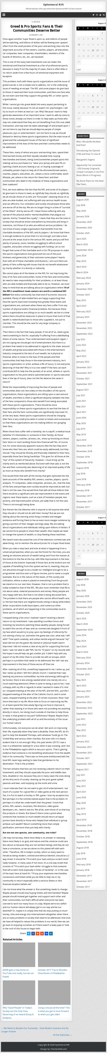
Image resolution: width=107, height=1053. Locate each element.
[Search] (104, 14)
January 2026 (82, 216)
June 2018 (81, 479)
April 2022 (81, 356)
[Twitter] (93, 14)
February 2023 (83, 311)
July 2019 (80, 428)
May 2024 (81, 261)
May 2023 (81, 300)
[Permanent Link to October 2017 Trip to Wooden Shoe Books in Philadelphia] (54, 954)
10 (79, 44)
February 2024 (83, 277)
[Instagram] (97, 14)
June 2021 (81, 400)
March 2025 (82, 244)
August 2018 (82, 468)
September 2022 (84, 333)
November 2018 (84, 451)
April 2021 (81, 412)
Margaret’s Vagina (85, 159)
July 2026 (80, 205)
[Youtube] (100, 14)
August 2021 (82, 389)
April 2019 (81, 440)
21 (97, 50)
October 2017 (83, 507)
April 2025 (81, 238)
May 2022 (81, 350)
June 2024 (81, 255)
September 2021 (84, 384)
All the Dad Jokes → (62, 1034)
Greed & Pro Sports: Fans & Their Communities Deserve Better (36, 28)
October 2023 (83, 294)
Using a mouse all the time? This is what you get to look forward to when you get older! (54, 1011)
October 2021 (83, 378)
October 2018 (83, 456)
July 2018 (80, 473)
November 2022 (84, 328)
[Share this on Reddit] (37, 933)
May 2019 (81, 434)
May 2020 (81, 423)
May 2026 (81, 210)
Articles (37, 22)
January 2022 (82, 361)
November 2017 (84, 501)
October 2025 (83, 233)
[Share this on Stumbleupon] (42, 933)
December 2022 (84, 322)
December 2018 (84, 445)
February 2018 (83, 484)
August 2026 (82, 199)
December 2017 (84, 495)
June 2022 (81, 345)
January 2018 (82, 490)
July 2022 (80, 339)
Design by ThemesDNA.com (53, 1049)
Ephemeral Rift (53, 4)
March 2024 (82, 272)
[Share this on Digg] (46, 933)
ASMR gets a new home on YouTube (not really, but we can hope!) (18, 973)
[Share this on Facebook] (33, 933)
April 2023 (81, 305)
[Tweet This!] (29, 933)
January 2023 (82, 317)
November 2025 (84, 227)
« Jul (78, 69)
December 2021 (84, 367)
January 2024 (82, 283)
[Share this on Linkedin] (51, 933)
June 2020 (81, 417)
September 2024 (84, 249)
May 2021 (81, 406)
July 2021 (80, 395)
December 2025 (84, 222)
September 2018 (84, 462)
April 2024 (81, 266)
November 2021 (84, 372)
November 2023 (84, 289)
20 (93, 50)
